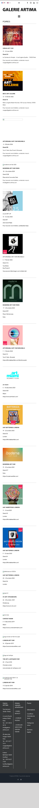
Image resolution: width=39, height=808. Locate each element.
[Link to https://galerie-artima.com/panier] (19, 2)
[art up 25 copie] (13, 191)
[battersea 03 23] (13, 528)
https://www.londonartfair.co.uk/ (12, 646)
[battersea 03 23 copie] (13, 326)
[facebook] (27, 3)
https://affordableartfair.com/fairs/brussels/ (15, 360)
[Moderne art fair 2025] (9, 164)
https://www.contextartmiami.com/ (12, 627)
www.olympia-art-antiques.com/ (12, 668)
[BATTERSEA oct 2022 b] (9, 571)
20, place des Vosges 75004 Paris (7, 736)
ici (25, 271)
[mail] (37, 3)
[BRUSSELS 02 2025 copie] (13, 234)
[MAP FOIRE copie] (13, 119)
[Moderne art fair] (13, 448)
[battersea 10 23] (13, 405)
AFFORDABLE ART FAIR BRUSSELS (14, 141)
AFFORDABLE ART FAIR (10, 257)
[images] (13, 26)
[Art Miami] (13, 369)
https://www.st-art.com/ (9, 606)
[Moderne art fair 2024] (13, 280)
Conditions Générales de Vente (31, 716)
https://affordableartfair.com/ (11, 439)
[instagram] (30, 3)
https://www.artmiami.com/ (10, 396)
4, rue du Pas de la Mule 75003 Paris (7, 718)
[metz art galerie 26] (13, 71)
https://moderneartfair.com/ (10, 476)
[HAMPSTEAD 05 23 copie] (13, 485)
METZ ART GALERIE (9, 93)
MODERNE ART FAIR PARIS (11, 168)
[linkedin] (34, 3)
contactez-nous (23, 226)
